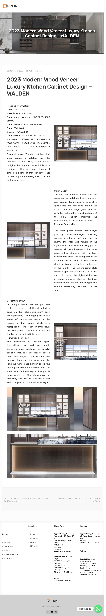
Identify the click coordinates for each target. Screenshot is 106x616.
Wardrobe (8, 547)
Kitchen (38, 71)
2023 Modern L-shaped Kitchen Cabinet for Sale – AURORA (79, 499)
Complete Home (11, 554)
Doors (7, 551)
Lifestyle (34, 546)
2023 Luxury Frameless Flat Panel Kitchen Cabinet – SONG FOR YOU (26, 499)
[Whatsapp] (98, 609)
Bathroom (8, 558)
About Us (34, 538)
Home (32, 534)
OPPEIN (29, 71)
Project (33, 542)
